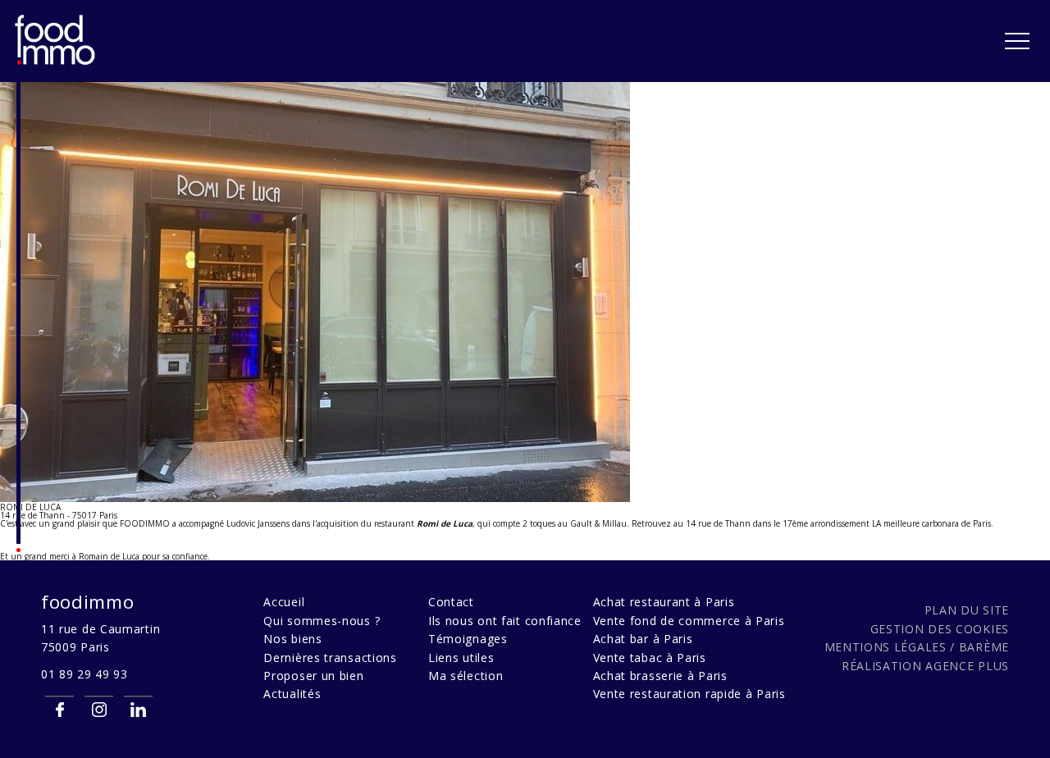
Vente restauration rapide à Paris (689, 693)
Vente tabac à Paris (649, 657)
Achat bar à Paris (643, 638)
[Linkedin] (138, 709)
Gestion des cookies (939, 629)
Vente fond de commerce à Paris (689, 620)
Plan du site (966, 610)
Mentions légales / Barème (917, 647)
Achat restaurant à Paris (664, 602)
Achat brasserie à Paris (660, 675)
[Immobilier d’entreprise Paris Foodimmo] (55, 62)
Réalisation (925, 666)
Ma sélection (465, 675)
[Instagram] (98, 709)
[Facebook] (59, 709)
